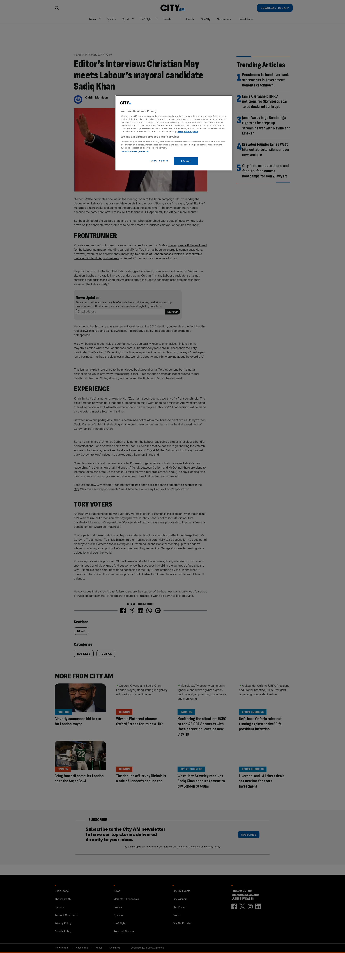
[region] (173, 132)
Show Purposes (159, 160)
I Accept (185, 161)
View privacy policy (188, 131)
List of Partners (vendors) (135, 151)
